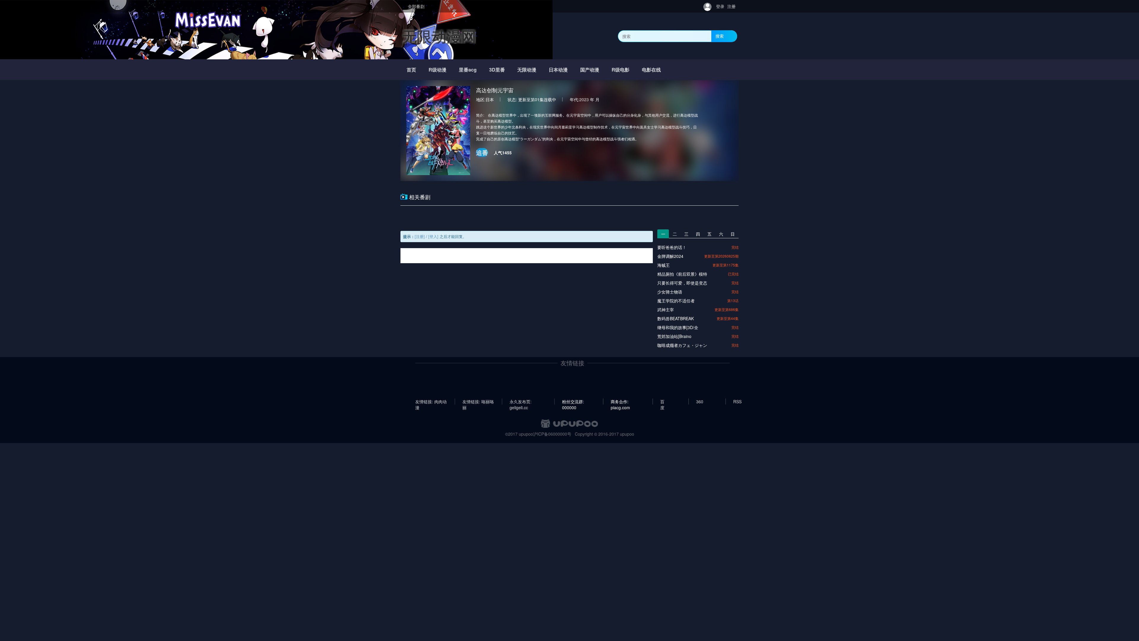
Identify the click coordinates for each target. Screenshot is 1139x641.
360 (699, 401)
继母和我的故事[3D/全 (677, 327)
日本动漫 (558, 69)
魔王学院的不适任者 (676, 301)
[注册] (420, 236)
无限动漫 (526, 69)
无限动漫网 (439, 36)
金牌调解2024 (670, 256)
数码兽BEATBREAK (675, 318)
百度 (662, 401)
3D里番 (497, 69)
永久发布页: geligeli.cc (521, 401)
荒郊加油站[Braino (674, 336)
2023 (584, 99)
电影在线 (651, 69)
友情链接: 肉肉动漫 (431, 401)
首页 (411, 69)
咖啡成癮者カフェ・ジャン (682, 345)
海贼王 (663, 265)
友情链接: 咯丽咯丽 (478, 401)
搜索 (719, 36)
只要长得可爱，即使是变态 (682, 283)
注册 (731, 6)
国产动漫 (589, 69)
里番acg (468, 69)
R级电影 (620, 69)
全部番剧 (416, 6)
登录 (720, 6)
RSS (737, 401)
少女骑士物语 (669, 292)
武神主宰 (665, 309)
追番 (482, 152)
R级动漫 (437, 69)
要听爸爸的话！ (671, 247)
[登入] (433, 236)
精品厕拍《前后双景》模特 (682, 274)
